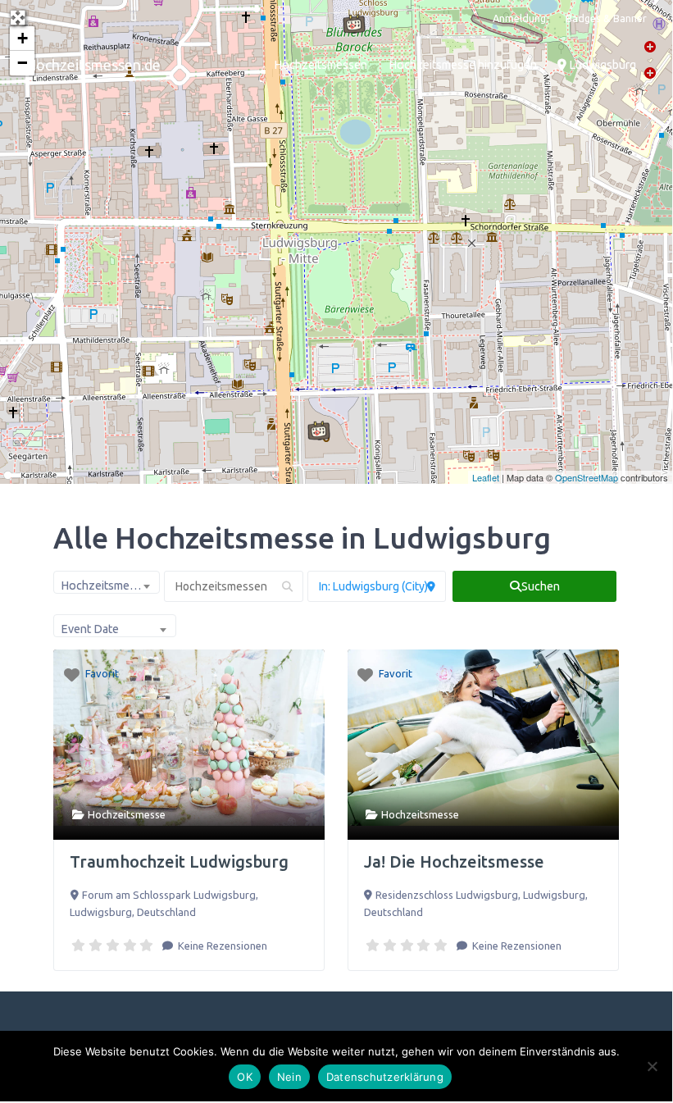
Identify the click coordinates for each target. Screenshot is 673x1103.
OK (244, 1076)
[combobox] (106, 582)
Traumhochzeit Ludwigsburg (179, 861)
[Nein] (651, 1066)
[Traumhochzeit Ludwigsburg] (318, 430)
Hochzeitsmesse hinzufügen (463, 64)
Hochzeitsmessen (320, 64)
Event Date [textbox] (90, 629)
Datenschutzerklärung (384, 1076)
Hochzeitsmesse (127, 814)
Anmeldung (519, 18)
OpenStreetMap (586, 477)
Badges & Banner (606, 18)
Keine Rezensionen (221, 945)
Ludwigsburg (601, 64)
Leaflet (485, 477)
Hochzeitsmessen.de (93, 65)
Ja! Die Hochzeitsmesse (454, 861)
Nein (289, 1076)
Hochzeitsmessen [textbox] (107, 585)
